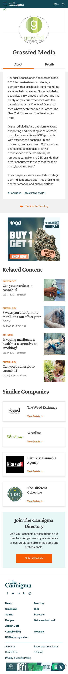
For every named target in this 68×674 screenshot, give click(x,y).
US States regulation (16, 637)
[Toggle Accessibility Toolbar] (60, 666)
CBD (36, 609)
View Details (34, 416)
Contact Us (11, 652)
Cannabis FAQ (13, 631)
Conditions (11, 609)
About (18, 64)
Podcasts (39, 614)
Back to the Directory (37, 206)
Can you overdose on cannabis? (18, 287)
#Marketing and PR (35, 193)
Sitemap (38, 652)
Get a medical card (44, 620)
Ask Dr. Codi (12, 625)
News (8, 603)
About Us (10, 646)
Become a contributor (46, 646)
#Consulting (14, 193)
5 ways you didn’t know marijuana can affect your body (22, 316)
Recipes (9, 620)
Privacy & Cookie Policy (18, 657)
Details (50, 64)
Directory (39, 603)
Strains (9, 614)
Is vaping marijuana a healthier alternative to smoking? (20, 343)
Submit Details (34, 558)
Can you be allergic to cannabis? (19, 368)
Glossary (39, 631)
